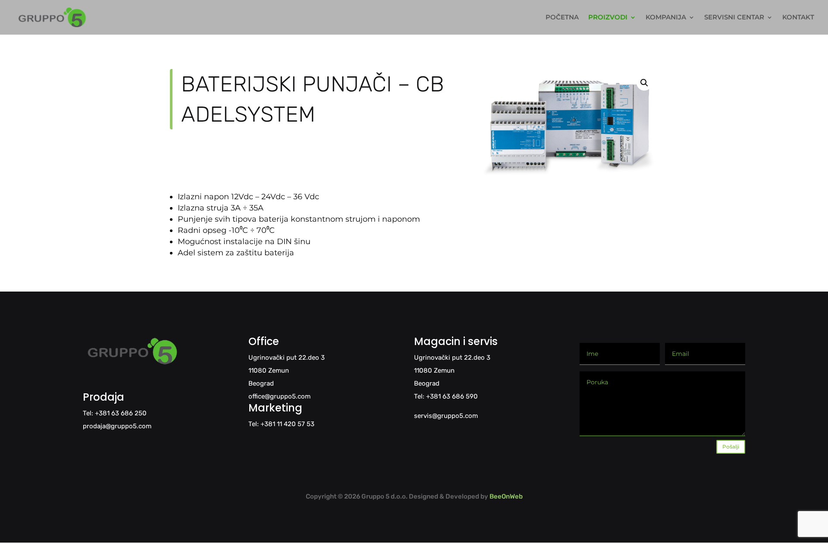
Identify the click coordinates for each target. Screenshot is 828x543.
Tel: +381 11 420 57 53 (281, 424)
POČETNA (562, 17)
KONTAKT (798, 17)
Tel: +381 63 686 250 (115, 413)
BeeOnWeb (506, 496)
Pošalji (730, 446)
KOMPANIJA (666, 17)
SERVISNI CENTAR (734, 17)
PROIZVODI (607, 17)
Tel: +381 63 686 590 (446, 396)
